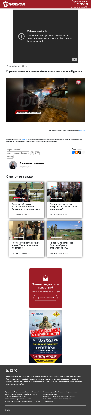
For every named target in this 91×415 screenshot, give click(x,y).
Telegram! (82, 130)
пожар (10, 157)
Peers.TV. (24, 139)
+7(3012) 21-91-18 (33, 401)
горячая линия (13, 149)
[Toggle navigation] (49, 4)
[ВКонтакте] (73, 152)
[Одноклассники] (76, 152)
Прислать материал (45, 298)
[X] (79, 152)
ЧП (32, 153)
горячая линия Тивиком (18, 153)
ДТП (37, 153)
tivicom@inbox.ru (49, 401)
